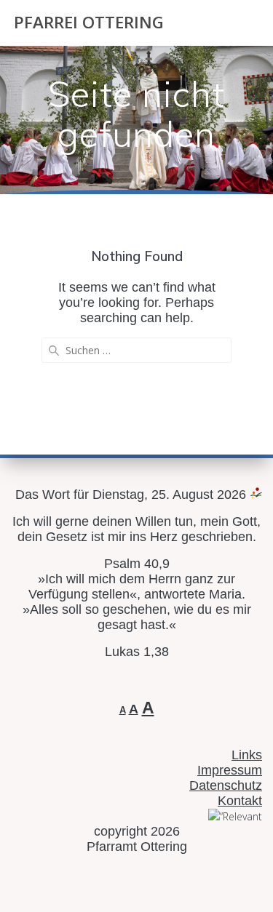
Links (247, 755)
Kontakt (240, 800)
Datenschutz (225, 785)
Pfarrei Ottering (89, 23)
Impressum (229, 770)
